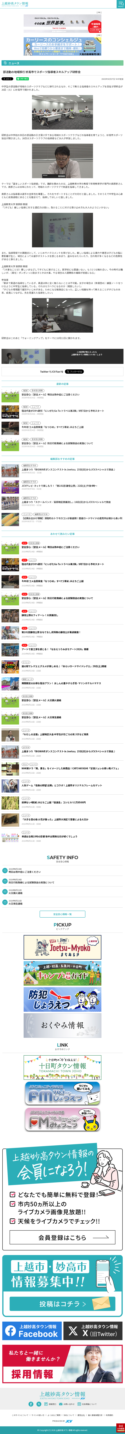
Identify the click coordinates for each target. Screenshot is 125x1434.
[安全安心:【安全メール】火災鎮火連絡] (10, 700)
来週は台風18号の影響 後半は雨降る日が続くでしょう (49, 836)
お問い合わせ (69, 1404)
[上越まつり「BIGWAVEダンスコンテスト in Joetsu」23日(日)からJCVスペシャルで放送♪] (10, 752)
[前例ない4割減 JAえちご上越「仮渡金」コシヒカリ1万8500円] (10, 803)
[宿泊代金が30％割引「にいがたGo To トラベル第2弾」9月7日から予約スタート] (10, 564)
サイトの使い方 (38, 1415)
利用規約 (109, 1415)
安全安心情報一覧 (62, 914)
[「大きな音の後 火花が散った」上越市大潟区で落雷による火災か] (10, 820)
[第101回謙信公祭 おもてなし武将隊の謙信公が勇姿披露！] (10, 632)
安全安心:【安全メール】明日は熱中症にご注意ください (50, 547)
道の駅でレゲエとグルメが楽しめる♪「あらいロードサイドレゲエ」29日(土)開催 (64, 666)
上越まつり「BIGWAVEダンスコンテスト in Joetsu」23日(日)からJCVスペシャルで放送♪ (69, 751)
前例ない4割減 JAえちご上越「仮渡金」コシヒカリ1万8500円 (54, 802)
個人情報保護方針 (95, 1415)
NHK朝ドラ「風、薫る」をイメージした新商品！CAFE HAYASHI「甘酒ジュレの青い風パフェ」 (71, 768)
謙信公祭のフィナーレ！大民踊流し (40, 615)
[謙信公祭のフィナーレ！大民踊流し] (10, 615)
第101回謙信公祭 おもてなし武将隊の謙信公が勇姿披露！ (51, 632)
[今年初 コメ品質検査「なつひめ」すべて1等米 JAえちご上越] (10, 581)
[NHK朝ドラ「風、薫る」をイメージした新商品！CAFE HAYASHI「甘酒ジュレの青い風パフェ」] (10, 769)
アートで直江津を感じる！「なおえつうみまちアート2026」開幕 (55, 649)
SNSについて (69, 1415)
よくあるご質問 (54, 1415)
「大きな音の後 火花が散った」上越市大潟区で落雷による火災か (55, 819)
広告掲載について (89, 1404)
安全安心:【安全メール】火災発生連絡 (41, 717)
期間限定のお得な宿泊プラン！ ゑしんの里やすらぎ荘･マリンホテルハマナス (61, 683)
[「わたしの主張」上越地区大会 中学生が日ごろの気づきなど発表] (10, 735)
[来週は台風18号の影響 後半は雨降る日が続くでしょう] (10, 837)
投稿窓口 (52, 1404)
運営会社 (81, 1415)
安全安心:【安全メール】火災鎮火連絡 (41, 700)
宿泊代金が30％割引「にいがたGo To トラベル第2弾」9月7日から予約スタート (63, 564)
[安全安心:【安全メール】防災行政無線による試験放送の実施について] (10, 598)
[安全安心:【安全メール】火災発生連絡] (10, 718)
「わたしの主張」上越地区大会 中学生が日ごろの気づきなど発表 (55, 734)
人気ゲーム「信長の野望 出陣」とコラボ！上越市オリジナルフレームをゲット (62, 785)
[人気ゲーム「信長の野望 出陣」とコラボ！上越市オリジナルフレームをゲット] (10, 786)
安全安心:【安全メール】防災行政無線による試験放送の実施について (57, 598)
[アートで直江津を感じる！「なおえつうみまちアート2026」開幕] (10, 649)
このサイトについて (20, 1415)
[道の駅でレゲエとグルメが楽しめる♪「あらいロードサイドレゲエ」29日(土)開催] (10, 666)
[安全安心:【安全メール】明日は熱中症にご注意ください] (10, 547)
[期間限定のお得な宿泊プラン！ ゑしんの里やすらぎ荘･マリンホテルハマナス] (10, 683)
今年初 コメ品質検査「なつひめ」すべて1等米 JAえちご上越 (53, 581)
